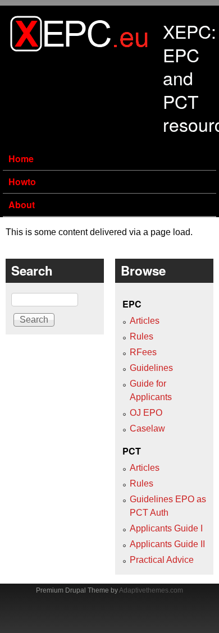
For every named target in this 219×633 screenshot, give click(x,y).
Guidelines (151, 368)
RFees (143, 352)
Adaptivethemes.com (151, 590)
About (21, 204)
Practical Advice (162, 560)
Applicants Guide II (167, 544)
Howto (22, 181)
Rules (141, 336)
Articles (144, 320)
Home (21, 158)
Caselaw (147, 428)
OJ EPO (146, 413)
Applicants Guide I (166, 528)
